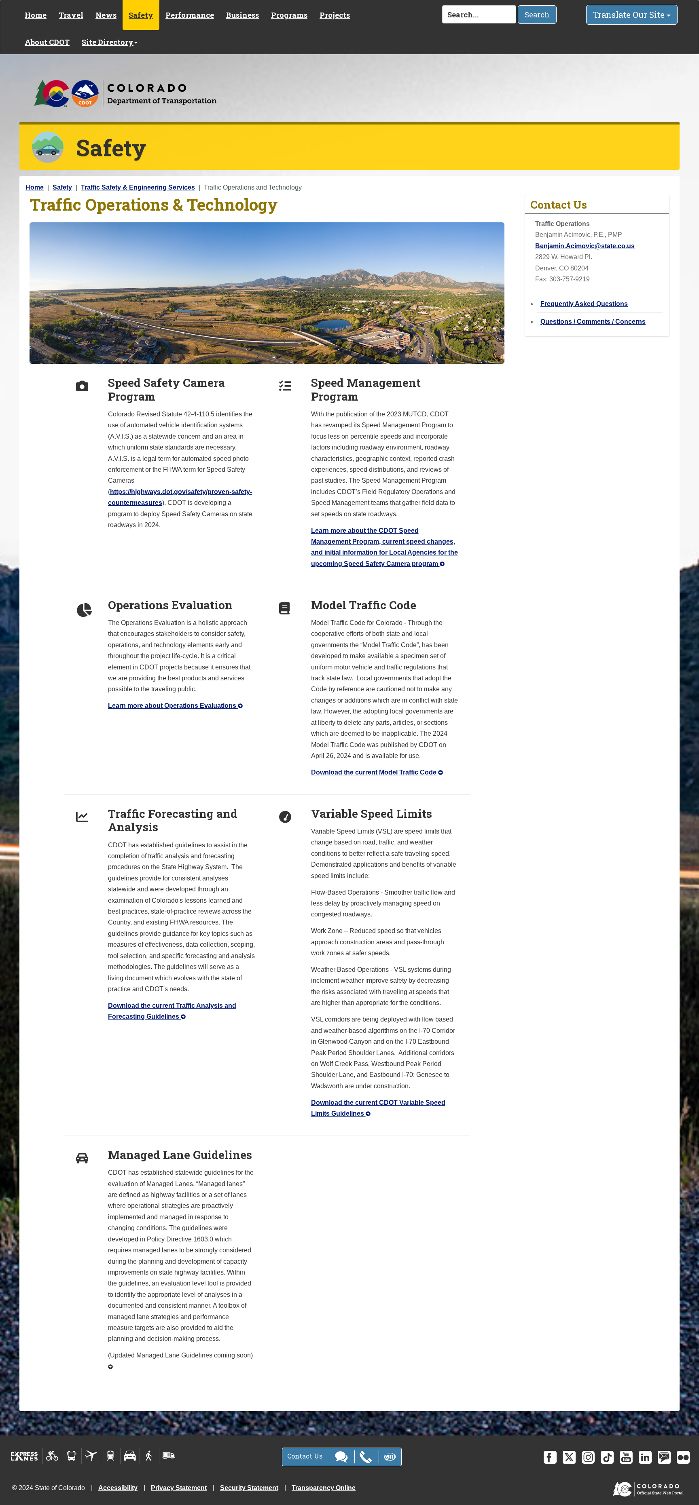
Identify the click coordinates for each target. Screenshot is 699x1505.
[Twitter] (569, 1457)
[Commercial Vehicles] (168, 1456)
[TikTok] (607, 1457)
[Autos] (130, 1456)
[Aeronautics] (91, 1456)
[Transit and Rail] (72, 1456)
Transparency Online (324, 1487)
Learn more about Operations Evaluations (173, 705)
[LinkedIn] (645, 1457)
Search (537, 14)
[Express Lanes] (24, 1456)
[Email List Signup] (664, 1457)
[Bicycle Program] (52, 1456)
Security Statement (249, 1487)
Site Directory (107, 42)
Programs (289, 15)
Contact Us (305, 1456)
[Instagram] (588, 1457)
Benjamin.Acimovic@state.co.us (585, 246)
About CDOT (47, 42)
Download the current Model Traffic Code (374, 772)
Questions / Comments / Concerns (593, 321)
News (105, 15)
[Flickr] (683, 1457)
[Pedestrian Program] (149, 1456)
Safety (141, 15)
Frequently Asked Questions (584, 303)
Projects (335, 15)
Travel (71, 15)
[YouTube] (626, 1457)
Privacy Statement (179, 1487)
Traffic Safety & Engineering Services (138, 187)
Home (36, 15)
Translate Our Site (630, 14)
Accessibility (118, 1487)
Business (242, 15)
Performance (189, 15)
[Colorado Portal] (650, 1487)
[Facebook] (550, 1457)
